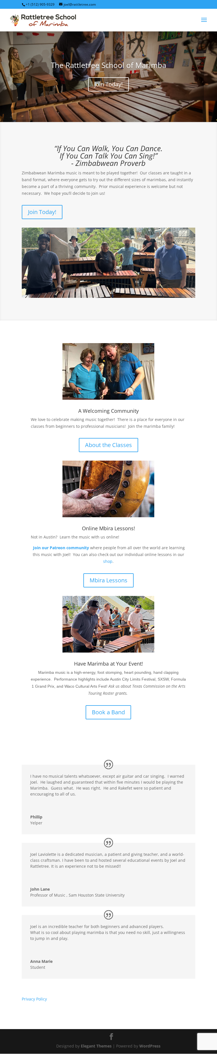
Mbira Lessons (108, 580)
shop (107, 561)
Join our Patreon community (61, 547)
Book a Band (108, 712)
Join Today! (108, 84)
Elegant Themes (96, 1046)
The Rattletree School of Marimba (108, 65)
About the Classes (108, 445)
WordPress (149, 1046)
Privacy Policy (34, 999)
